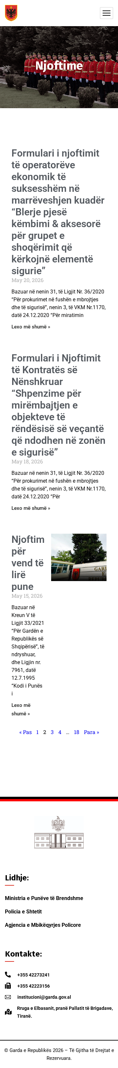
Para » (91, 731)
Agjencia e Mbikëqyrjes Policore (43, 925)
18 (76, 731)
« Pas (25, 731)
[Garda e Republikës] (11, 13)
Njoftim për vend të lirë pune (28, 563)
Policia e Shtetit (23, 912)
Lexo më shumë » (30, 327)
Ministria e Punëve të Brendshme (44, 898)
